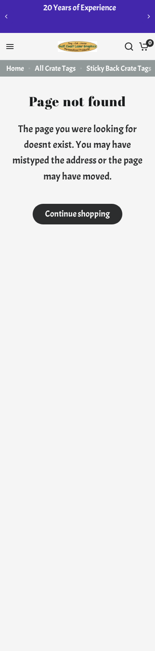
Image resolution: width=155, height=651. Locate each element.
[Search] (129, 46)
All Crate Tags (55, 68)
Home (15, 68)
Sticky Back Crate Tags (118, 68)
